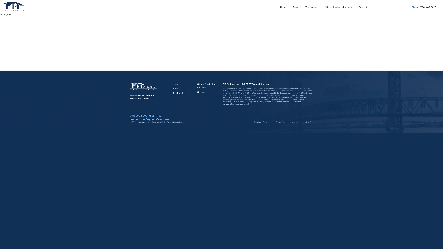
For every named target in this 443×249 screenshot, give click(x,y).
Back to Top (308, 122)
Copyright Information (262, 122)
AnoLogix (179, 122)
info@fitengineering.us (143, 98)
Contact (201, 92)
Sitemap (295, 122)
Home (175, 84)
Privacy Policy (281, 122)
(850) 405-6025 (146, 95)
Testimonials (179, 93)
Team (175, 88)
